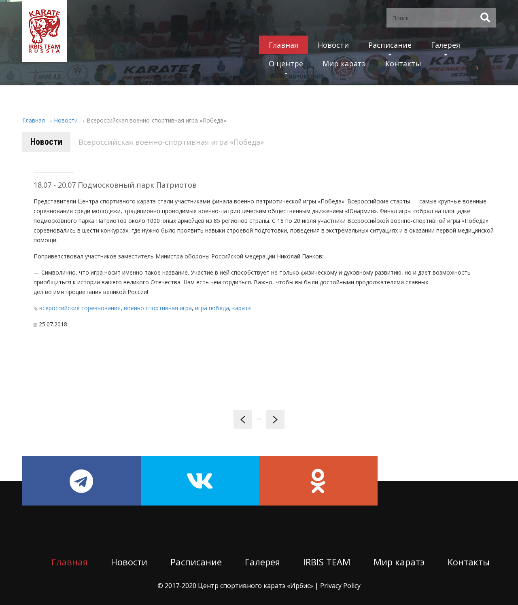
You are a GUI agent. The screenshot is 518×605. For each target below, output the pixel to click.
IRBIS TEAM (326, 562)
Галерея (445, 45)
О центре (286, 63)
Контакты (403, 63)
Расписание (390, 45)
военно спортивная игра (158, 308)
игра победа (212, 308)
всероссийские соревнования (80, 308)
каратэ (241, 308)
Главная (283, 45)
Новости (333, 45)
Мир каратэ (344, 63)
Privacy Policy (340, 585)
